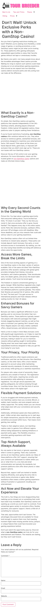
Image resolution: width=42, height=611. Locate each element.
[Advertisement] (21, 93)
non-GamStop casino (21, 159)
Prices (12, 16)
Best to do (6, 12)
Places (29, 12)
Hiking (4, 16)
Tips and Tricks (18, 12)
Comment (5, 555)
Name (3, 580)
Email (3, 588)
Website (4, 596)
